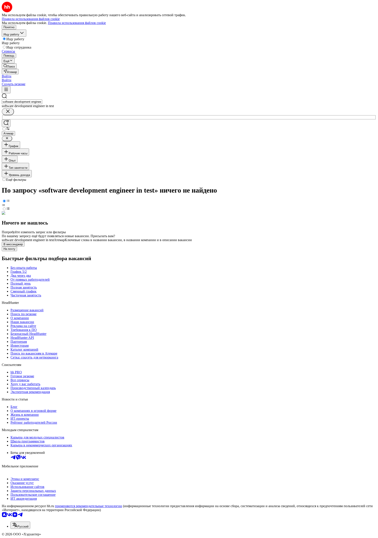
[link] (9, 66)
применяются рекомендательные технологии (88, 506)
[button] (6, 76)
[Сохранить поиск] (6, 123)
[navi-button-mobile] (6, 89)
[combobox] (22, 101)
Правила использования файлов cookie (77, 23)
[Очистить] (8, 111)
